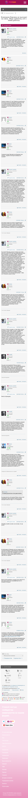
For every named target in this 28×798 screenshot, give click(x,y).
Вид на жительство (6, 761)
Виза (3, 737)
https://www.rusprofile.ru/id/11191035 (12, 636)
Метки (22, 690)
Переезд (4, 772)
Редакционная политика (7, 780)
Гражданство (5, 749)
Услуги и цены (5, 786)
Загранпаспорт (5, 755)
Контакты (4, 783)
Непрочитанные (15, 690)
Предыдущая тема (8, 658)
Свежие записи (7, 690)
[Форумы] (2, 13)
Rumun (10, 444)
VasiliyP (10, 354)
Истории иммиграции (7, 732)
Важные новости (6, 735)
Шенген (4, 746)
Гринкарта (4, 764)
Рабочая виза (5, 740)
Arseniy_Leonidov (12, 28)
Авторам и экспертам (7, 778)
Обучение (4, 769)
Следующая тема (17, 658)
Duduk (18, 688)
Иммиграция (5, 758)
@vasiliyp (5, 491)
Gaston (10, 117)
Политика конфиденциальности (10, 794)
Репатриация (5, 752)
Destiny (10, 212)
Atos (10, 57)
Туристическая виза (6, 743)
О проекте (4, 775)
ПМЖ (3, 766)
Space (10, 90)
